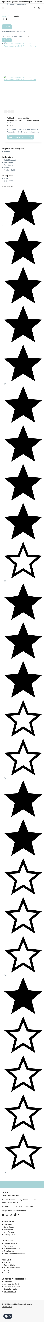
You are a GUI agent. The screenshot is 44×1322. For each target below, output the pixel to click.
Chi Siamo (8, 1224)
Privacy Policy (9, 1234)
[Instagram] (11, 1214)
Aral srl (7, 1262)
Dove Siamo (9, 1227)
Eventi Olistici (9, 1265)
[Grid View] (4, 40)
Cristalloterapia (10, 1289)
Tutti (6, 178)
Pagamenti (8, 1229)
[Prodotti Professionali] (20, 8)
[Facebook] (3, 1214)
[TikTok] (15, 1214)
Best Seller (8, 162)
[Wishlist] (5, 111)
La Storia (8, 1284)
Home (7, 151)
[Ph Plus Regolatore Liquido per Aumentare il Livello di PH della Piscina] (23, 76)
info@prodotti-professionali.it (14, 1210)
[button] (20, 137)
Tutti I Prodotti (10, 160)
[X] (7, 1214)
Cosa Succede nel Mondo (14, 1254)
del (13, 1284)
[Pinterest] (19, 1214)
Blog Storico (9, 1251)
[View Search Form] (34, 8)
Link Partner (9, 1232)
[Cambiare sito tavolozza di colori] (7, 1316)
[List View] (9, 40)
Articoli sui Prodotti (12, 1248)
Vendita (7, 167)
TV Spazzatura (10, 1292)
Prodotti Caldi (9, 170)
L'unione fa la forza (12, 1287)
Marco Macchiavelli (12, 1267)
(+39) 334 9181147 (10, 1195)
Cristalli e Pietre (10, 1243)
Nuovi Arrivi (9, 165)
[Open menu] (3, 8)
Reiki (17, 1284)
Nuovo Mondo (10, 1246)
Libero (6, 1270)
